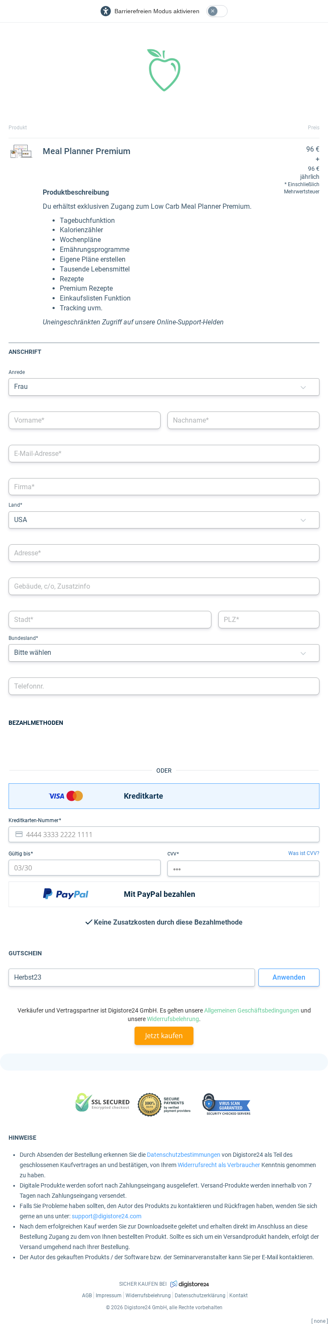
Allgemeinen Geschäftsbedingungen (251, 1010)
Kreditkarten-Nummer (34, 820)
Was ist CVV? (303, 853)
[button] (303, 387)
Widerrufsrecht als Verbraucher (219, 1165)
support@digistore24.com (106, 1216)
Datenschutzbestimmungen (183, 1154)
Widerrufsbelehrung (173, 1019)
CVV (172, 854)
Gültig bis (20, 854)
